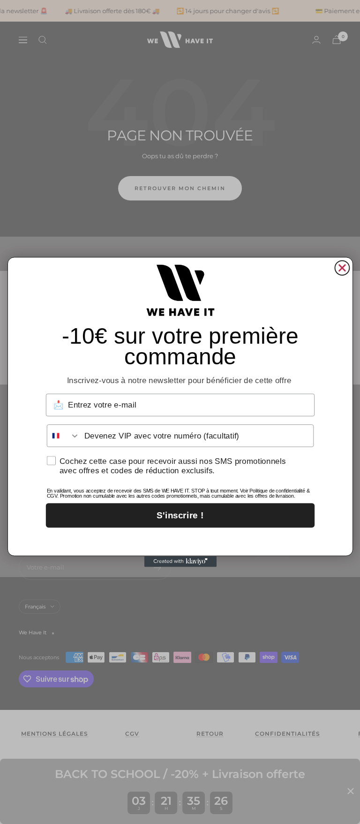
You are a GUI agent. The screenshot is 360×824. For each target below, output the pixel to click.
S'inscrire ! (180, 515)
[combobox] (63, 436)
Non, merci (180, 539)
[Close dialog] (342, 268)
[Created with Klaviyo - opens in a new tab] (180, 561)
